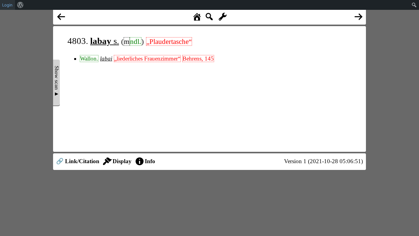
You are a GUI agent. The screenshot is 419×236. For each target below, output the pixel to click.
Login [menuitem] (7, 4)
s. (104, 41)
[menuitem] (20, 5)
